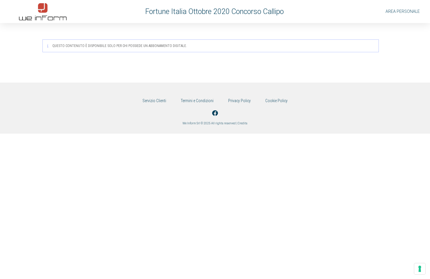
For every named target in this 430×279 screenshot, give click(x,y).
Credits (242, 123)
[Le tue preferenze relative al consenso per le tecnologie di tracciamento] (419, 268)
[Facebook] (215, 113)
